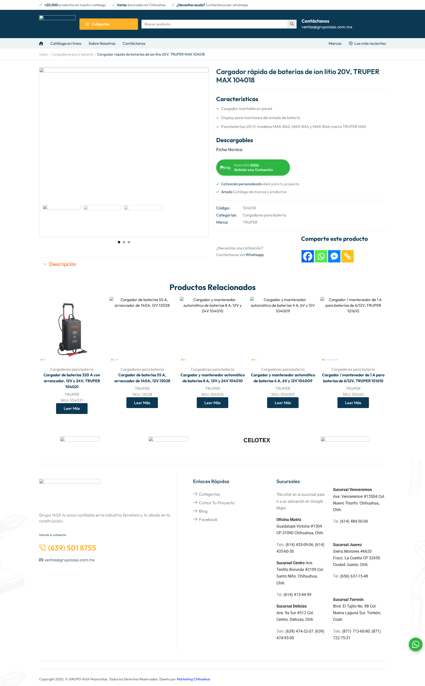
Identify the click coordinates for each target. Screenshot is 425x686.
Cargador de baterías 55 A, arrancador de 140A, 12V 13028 (142, 377)
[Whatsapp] (321, 256)
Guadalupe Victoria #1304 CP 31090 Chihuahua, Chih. (300, 526)
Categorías (209, 494)
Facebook (208, 519)
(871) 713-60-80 (356, 631)
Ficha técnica (229, 149)
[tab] (124, 264)
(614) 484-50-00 (354, 521)
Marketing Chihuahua (193, 679)
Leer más (95, 352)
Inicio (43, 54)
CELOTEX (256, 440)
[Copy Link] (347, 256)
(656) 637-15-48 (354, 576)
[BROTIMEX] (168, 444)
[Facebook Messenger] (334, 256)
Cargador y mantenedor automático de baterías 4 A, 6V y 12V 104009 (283, 377)
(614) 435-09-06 (299, 544)
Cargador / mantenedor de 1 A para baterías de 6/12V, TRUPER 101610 (353, 377)
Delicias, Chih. (302, 619)
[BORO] (79, 444)
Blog (203, 511)
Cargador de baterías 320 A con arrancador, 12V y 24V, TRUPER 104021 (72, 380)
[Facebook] (308, 256)
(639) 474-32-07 (299, 631)
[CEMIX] (345, 444)
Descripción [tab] (62, 264)
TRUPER (250, 222)
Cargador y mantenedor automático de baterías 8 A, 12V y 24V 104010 (213, 377)
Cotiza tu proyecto (216, 502)
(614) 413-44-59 (297, 594)
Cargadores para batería (72, 54)
